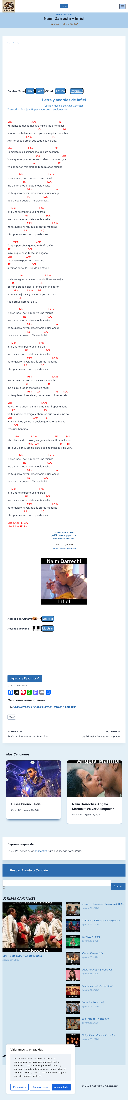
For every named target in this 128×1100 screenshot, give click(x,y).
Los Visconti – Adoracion (95, 1018)
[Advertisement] (64, 66)
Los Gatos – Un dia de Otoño (97, 986)
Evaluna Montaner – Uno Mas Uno (27, 734)
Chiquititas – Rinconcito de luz (98, 1035)
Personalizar (19, 1087)
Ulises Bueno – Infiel (26, 804)
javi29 (56, 24)
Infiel (12, 717)
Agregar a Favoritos (24, 678)
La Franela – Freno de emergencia (101, 920)
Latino (60, 91)
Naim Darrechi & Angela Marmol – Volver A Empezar (44, 706)
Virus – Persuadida (92, 953)
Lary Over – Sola (91, 936)
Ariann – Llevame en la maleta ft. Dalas (103, 904)
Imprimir (77, 91)
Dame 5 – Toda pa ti (93, 1002)
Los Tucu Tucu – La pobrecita (22, 955)
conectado (40, 851)
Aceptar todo (61, 1087)
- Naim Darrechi (64, 14)
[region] (40, 1069)
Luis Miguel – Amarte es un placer (101, 734)
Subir (30, 91)
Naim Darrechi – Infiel (64, 548)
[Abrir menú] (122, 6)
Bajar (40, 91)
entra (64, 6)
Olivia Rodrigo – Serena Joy (97, 969)
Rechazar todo (40, 1087)
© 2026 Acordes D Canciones (100, 1085)
